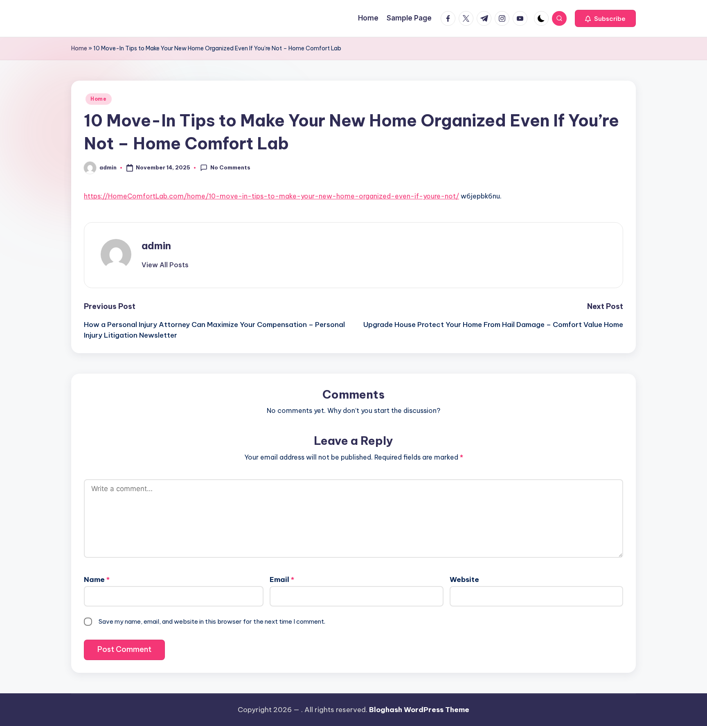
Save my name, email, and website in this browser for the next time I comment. (212, 621)
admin (156, 245)
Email (282, 579)
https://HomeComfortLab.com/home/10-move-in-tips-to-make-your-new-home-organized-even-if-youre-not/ (271, 196)
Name (97, 579)
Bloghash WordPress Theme (419, 709)
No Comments (230, 167)
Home (79, 48)
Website (464, 579)
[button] (605, 18)
